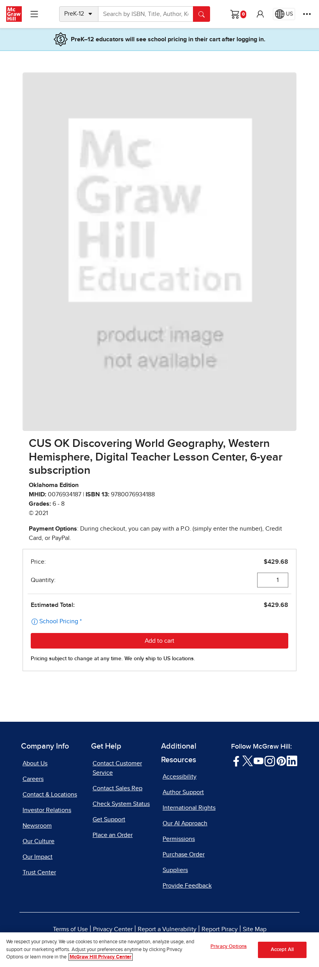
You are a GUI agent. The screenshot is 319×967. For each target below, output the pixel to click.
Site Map (254, 929)
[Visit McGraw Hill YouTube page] (258, 760)
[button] (260, 14)
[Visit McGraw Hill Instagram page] (270, 760)
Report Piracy (220, 929)
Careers (33, 779)
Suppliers (175, 870)
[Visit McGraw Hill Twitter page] (247, 760)
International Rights (189, 808)
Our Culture (38, 841)
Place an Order (113, 835)
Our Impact (38, 857)
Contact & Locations (50, 794)
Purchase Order (184, 854)
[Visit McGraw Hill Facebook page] (236, 760)
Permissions (179, 839)
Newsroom (37, 826)
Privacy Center (113, 929)
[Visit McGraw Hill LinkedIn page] (292, 760)
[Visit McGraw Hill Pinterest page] (281, 760)
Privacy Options (228, 946)
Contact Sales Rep (117, 788)
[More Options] (306, 14)
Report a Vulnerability (167, 929)
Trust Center (39, 872)
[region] (159, 949)
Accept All (282, 949)
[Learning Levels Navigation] (34, 14)
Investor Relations (47, 810)
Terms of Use (70, 929)
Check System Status (121, 804)
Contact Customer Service (117, 768)
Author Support (183, 792)
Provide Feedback (187, 886)
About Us (35, 763)
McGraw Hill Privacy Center (100, 957)
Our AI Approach (185, 823)
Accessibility (179, 777)
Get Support (109, 819)
